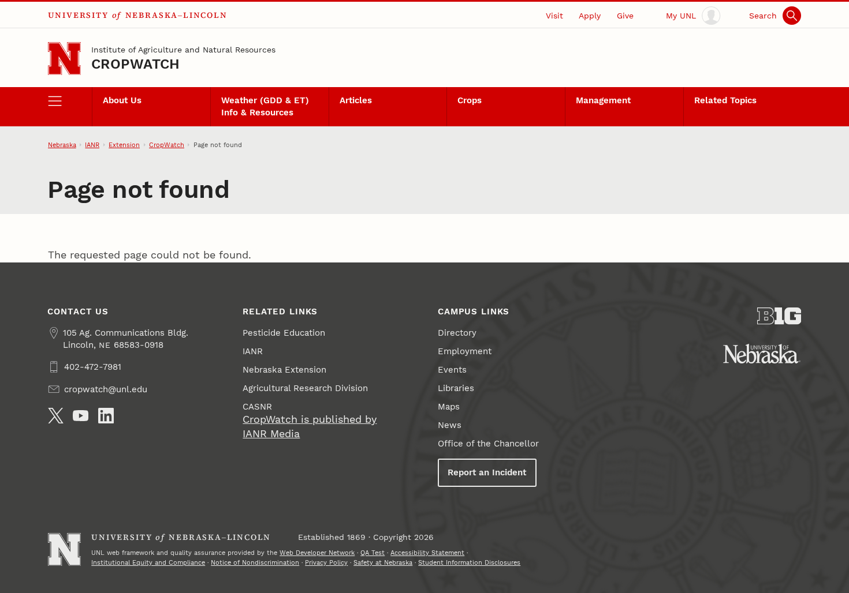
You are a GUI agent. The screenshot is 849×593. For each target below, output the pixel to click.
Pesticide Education (284, 333)
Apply (590, 15)
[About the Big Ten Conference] (779, 316)
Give (625, 15)
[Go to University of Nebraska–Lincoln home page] (64, 58)
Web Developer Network (317, 553)
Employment (464, 351)
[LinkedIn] (106, 415)
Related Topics (725, 100)
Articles (356, 100)
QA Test (372, 553)
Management (603, 100)
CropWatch (135, 64)
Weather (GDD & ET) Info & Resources (265, 106)
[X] (56, 415)
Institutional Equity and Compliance (148, 562)
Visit (554, 15)
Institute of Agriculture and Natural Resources (183, 49)
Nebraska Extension (284, 370)
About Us (122, 100)
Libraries (456, 388)
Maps (449, 406)
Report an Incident (487, 472)
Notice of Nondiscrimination (255, 562)
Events (452, 370)
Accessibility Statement (427, 553)
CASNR (257, 406)
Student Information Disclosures (469, 562)
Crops (469, 100)
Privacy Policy (326, 562)
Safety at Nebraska (382, 562)
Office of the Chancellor (488, 443)
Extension (124, 145)
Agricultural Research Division (305, 388)
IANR (92, 145)
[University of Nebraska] (762, 353)
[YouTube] (80, 415)
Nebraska (62, 145)
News (449, 425)
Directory (457, 333)
